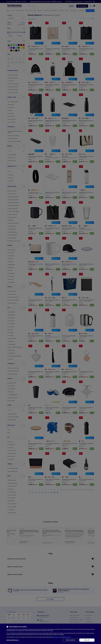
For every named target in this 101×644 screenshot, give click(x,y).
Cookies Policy (57, 637)
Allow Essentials (70, 640)
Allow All (86, 640)
